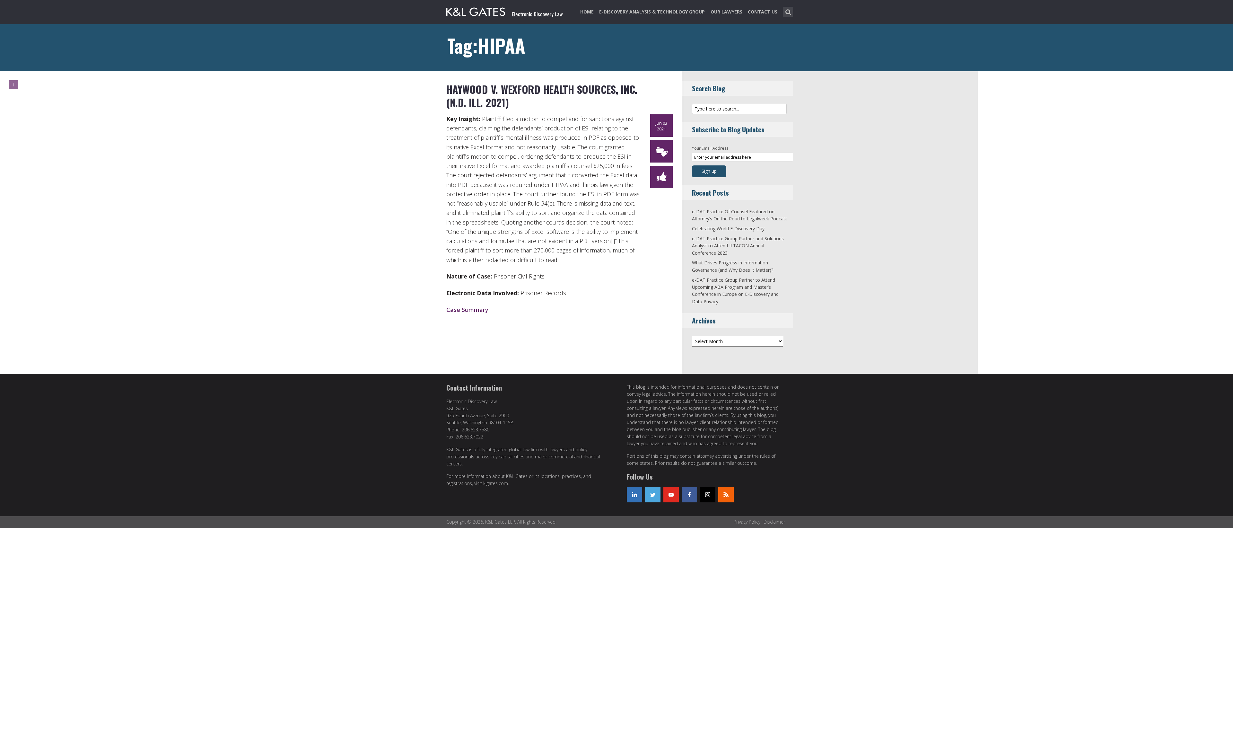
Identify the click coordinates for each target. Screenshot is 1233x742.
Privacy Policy (747, 522)
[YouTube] (671, 494)
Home (587, 12)
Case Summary (467, 310)
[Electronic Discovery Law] (505, 10)
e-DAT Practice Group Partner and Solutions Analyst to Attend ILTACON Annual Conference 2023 (738, 245)
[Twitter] (652, 494)
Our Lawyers (726, 12)
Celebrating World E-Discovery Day (728, 228)
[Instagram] (707, 494)
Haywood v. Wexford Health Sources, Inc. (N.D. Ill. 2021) (541, 96)
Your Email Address (710, 148)
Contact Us (762, 12)
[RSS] (726, 494)
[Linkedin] (634, 494)
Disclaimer (774, 522)
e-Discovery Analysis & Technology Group (652, 12)
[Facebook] (689, 494)
